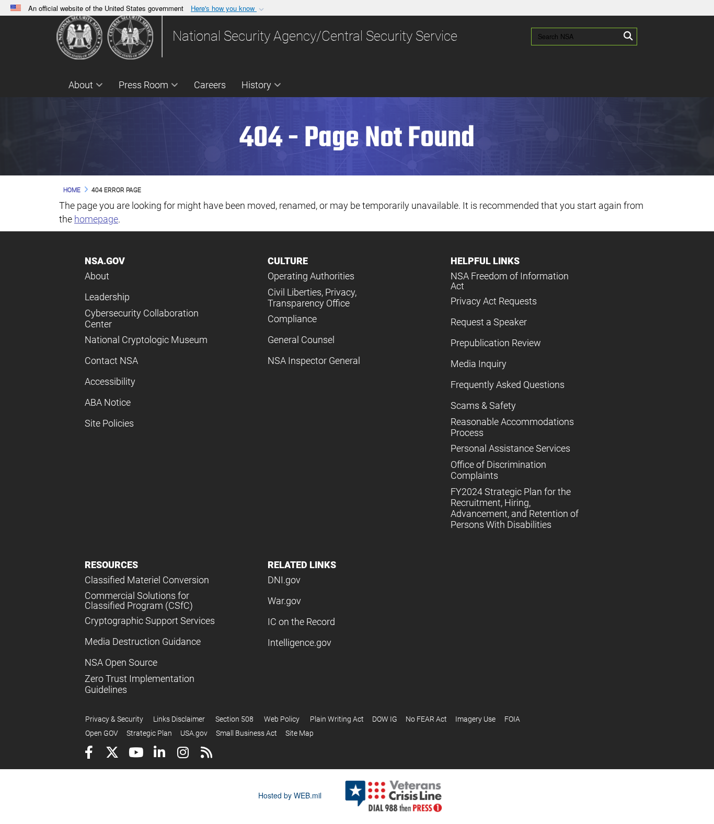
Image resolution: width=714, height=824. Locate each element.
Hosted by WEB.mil (289, 795)
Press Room (143, 84)
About (80, 84)
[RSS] (206, 753)
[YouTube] (135, 753)
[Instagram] (183, 753)
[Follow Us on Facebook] (88, 753)
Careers (210, 84)
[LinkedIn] (159, 753)
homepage (96, 219)
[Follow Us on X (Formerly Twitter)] (112, 753)
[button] (228, 8)
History (256, 84)
